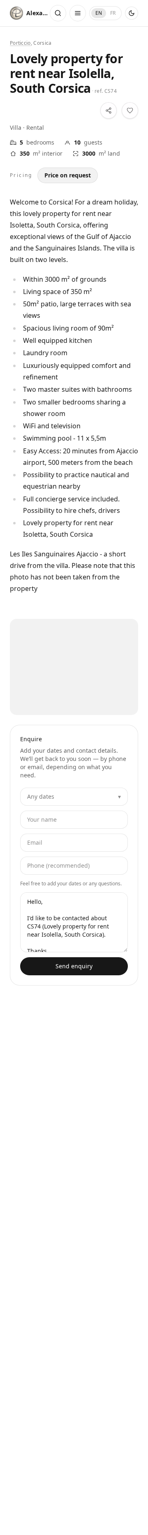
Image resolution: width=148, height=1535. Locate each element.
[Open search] (58, 13)
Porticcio (20, 42)
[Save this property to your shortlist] (130, 110)
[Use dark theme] (131, 13)
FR (113, 12)
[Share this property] (108, 110)
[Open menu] (77, 13)
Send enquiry (74, 966)
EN (98, 12)
